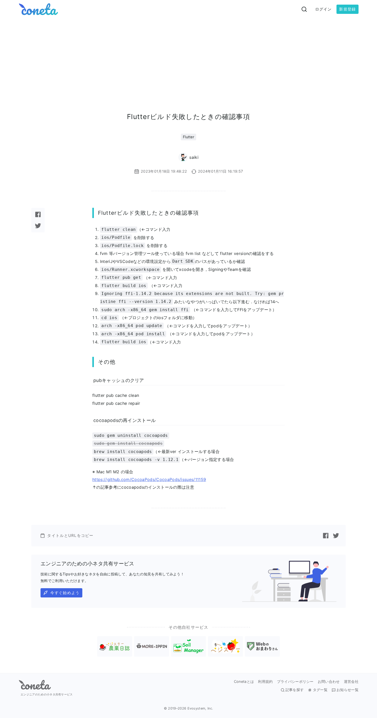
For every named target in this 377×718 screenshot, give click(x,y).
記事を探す (294, 690)
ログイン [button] (323, 9)
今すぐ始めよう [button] (65, 592)
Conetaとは (244, 682)
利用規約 (265, 682)
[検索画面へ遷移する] (304, 9)
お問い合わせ (329, 682)
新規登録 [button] (347, 9)
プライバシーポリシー (295, 682)
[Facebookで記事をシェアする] (38, 214)
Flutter (188, 137)
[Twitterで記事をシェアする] (38, 225)
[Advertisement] (188, 57)
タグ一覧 (320, 690)
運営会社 (351, 682)
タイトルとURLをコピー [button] (70, 535)
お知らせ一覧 (347, 690)
